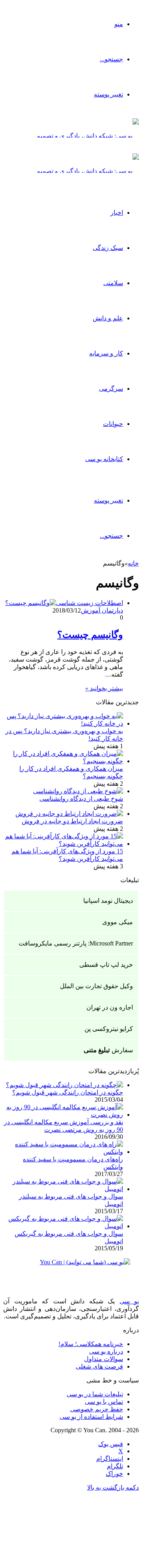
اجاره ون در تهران (109, 1007)
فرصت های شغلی (99, 1366)
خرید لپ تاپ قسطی (106, 964)
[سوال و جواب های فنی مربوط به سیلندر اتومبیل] (63, 1189)
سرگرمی (111, 388)
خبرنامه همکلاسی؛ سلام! (90, 1344)
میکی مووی (117, 922)
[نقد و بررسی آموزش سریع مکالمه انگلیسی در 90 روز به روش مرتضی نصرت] (63, 1114)
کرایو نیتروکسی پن (108, 1028)
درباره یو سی (106, 1351)
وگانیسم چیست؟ (90, 635)
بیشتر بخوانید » (104, 688)
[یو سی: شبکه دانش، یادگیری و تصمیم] (87, 135)
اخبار (116, 212)
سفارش (108, 1050)
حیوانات (113, 423)
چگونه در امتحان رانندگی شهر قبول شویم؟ (67, 1092)
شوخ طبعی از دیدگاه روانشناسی (81, 798)
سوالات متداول (103, 1359)
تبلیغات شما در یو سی (95, 1394)
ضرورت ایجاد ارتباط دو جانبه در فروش (72, 821)
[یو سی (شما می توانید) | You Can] (71, 1268)
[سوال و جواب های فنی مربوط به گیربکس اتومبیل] (63, 1226)
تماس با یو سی (104, 1401)
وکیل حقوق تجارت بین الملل (96, 986)
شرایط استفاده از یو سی (91, 1416)
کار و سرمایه (106, 353)
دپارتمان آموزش (102, 610)
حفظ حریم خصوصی (96, 1409)
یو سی (129, 1301)
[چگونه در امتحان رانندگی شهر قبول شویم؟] (64, 1085)
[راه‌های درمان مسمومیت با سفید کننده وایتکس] (63, 1151)
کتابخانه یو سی (104, 459)
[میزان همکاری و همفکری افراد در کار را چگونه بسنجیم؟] (63, 761)
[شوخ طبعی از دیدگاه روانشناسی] (78, 791)
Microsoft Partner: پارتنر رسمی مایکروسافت (76, 943)
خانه (133, 563)
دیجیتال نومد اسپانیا (108, 900)
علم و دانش (108, 318)
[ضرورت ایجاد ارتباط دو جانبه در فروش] (69, 813)
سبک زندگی (108, 247)
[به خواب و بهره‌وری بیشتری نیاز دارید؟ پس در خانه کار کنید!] (63, 723)
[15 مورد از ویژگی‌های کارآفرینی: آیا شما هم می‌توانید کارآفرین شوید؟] (63, 843)
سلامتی (113, 283)
